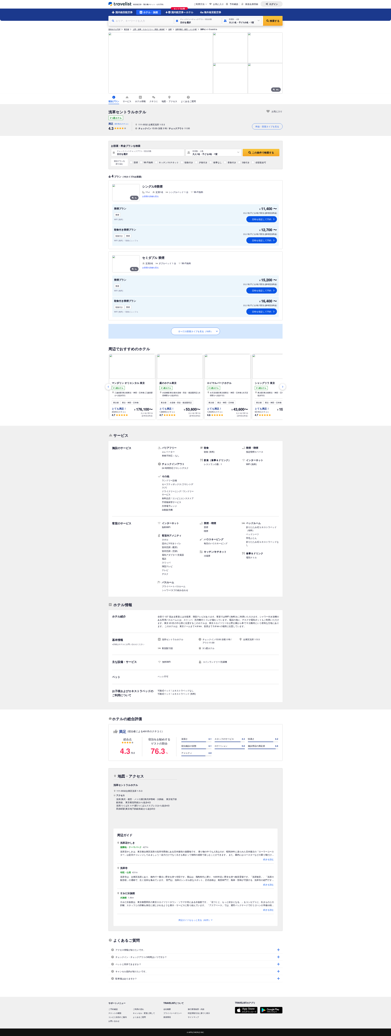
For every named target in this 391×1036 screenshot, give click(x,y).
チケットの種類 (114, 1013)
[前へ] (108, 387)
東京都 (126, 29)
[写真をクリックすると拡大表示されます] (160, 63)
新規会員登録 (251, 4)
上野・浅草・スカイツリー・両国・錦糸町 (149, 29)
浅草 (170, 29)
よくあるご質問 (139, 1017)
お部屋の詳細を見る (150, 196)
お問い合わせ (113, 1021)
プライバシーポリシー (172, 1013)
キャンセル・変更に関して (144, 1013)
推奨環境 (167, 1017)
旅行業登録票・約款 (196, 1009)
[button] (197, 20)
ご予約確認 (113, 1009)
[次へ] (283, 387)
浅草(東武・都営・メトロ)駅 (186, 29)
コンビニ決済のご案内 (117, 1017)
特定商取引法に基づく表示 (199, 1013)
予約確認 (234, 4)
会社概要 (167, 1009)
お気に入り (218, 4)
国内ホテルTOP (114, 29)
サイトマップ (193, 1017)
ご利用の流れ (138, 1009)
